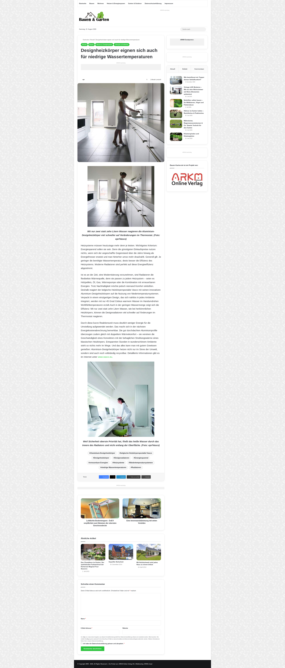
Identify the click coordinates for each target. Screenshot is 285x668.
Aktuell (92, 40)
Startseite (82, 3)
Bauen (91, 3)
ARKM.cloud (148, 664)
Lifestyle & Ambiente (121, 44)
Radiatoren (136, 467)
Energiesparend (141, 458)
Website (125, 628)
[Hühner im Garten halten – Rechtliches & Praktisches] (176, 114)
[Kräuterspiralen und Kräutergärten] (176, 137)
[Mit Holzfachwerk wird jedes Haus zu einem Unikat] (148, 552)
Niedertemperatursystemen (141, 463)
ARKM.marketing (164, 10)
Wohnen (100, 3)
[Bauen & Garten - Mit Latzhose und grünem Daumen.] (94, 16)
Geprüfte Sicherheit (116, 562)
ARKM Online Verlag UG (126, 664)
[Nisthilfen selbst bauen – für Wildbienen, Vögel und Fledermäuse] (176, 103)
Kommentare (199, 69)
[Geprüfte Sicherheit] (121, 552)
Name (83, 619)
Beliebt (184, 69)
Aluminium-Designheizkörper (102, 453)
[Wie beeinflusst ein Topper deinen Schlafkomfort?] (176, 80)
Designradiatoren (122, 458)
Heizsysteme (118, 463)
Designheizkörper (101, 458)
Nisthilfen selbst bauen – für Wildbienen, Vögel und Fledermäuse (194, 102)
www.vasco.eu (105, 357)
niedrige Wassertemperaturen (113, 467)
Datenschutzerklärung (153, 3)
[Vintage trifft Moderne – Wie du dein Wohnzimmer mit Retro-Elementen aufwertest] (176, 90)
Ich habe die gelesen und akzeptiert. (103, 643)
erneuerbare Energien (99, 463)
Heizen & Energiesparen (116, 3)
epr (83, 79)
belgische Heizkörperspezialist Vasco (136, 453)
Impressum (169, 3)
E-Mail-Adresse (86, 628)
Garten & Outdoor (135, 3)
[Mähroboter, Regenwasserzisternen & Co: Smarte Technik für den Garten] (176, 124)
